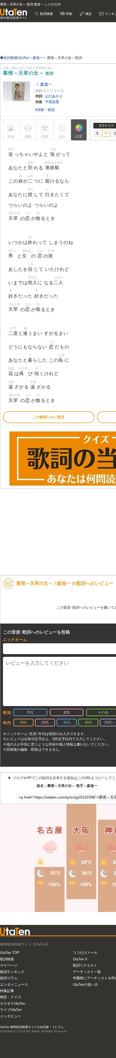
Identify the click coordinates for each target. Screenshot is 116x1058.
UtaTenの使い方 (85, 985)
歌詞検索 (46, 14)
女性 (66, 712)
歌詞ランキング (12, 972)
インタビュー (10, 1016)
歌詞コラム (9, 978)
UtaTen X (80, 959)
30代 (66, 722)
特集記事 (7, 991)
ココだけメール (85, 953)
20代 (45, 722)
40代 (88, 722)
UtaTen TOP (9, 953)
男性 (30, 712)
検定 (88, 14)
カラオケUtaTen (12, 1003)
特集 (68, 14)
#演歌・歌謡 (45, 110)
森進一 (45, 84)
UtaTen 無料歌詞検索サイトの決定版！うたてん (32, 1027)
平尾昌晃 (52, 102)
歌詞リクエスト (85, 965)
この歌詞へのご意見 (48, 417)
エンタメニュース (14, 985)
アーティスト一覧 (87, 972)
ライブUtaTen (11, 1010)
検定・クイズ (10, 997)
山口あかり (54, 96)
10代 (23, 722)
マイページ (9, 965)
